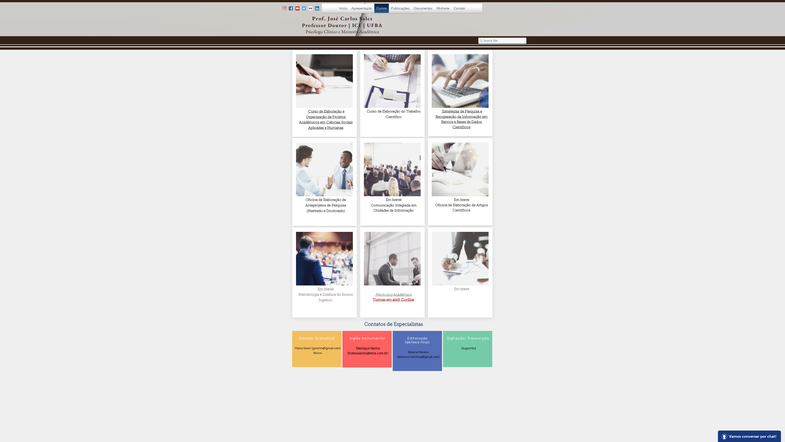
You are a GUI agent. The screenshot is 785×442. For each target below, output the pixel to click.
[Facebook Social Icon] (291, 8)
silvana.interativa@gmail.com (418, 357)
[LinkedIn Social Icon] (317, 8)
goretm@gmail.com (326, 348)
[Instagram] (284, 8)
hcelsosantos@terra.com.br (367, 353)
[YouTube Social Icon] (297, 8)
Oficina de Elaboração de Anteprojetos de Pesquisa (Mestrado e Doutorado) (325, 205)
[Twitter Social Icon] (304, 8)
